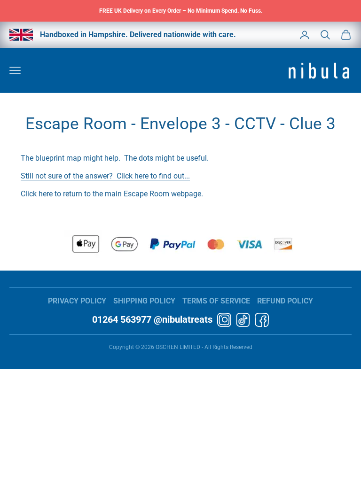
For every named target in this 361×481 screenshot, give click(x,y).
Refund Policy (285, 300)
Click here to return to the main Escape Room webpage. (112, 193)
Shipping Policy (144, 300)
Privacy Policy (77, 300)
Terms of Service (216, 300)
